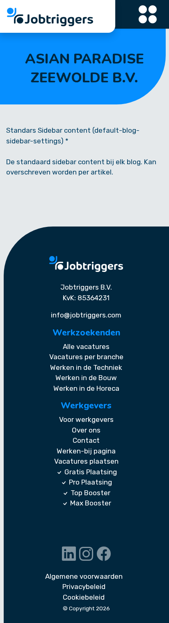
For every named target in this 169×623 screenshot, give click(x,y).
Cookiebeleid (84, 597)
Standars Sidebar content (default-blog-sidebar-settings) (72, 135)
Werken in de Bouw (86, 378)
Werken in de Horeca (86, 388)
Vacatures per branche (86, 357)
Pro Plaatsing (90, 482)
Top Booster (90, 493)
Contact (86, 440)
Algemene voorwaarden (84, 576)
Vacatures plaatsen (86, 461)
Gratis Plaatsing (90, 472)
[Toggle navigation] (148, 14)
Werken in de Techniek (86, 367)
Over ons (86, 430)
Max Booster (90, 503)
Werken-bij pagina (86, 451)
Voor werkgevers (86, 419)
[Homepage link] (86, 264)
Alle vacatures (86, 346)
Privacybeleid (83, 586)
